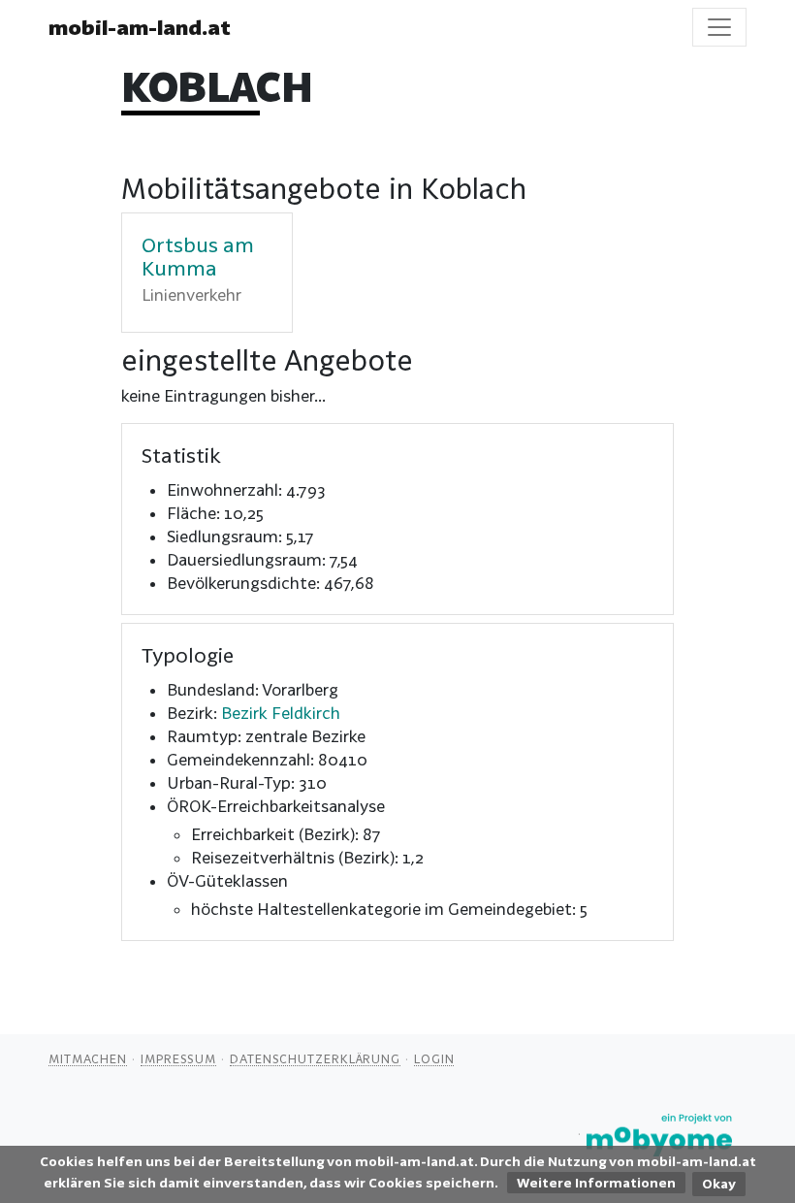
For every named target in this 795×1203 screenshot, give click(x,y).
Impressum (178, 1058)
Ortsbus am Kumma (198, 256)
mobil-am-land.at (139, 27)
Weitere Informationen (596, 1182)
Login (434, 1058)
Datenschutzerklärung (315, 1058)
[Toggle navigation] (719, 27)
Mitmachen (87, 1058)
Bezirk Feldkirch (280, 712)
